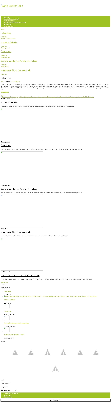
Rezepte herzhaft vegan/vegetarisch (15, 22)
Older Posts (4, 282)
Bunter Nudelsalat (9, 42)
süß (2, 272)
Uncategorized (5, 48)
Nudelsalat (8, 38)
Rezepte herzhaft (9, 21)
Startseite (7, 17)
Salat (14, 38)
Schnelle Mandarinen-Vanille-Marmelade (19, 60)
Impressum (7, 395)
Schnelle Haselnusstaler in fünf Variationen (20, 275)
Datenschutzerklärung (11, 393)
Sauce (2, 29)
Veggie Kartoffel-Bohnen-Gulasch (15, 70)
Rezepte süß (8, 24)
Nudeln (3, 38)
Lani (2, 81)
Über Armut (6, 51)
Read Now (4, 37)
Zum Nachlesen (8, 26)
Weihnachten (7, 272)
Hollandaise (6, 33)
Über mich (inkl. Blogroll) (11, 19)
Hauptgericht (5, 66)
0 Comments (16, 81)
